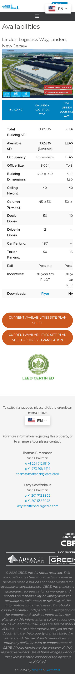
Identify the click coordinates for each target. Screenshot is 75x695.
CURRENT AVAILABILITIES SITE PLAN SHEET (37, 320)
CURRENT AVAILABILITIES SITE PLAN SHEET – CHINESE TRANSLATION (37, 337)
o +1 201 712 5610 (37, 463)
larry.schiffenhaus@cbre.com (38, 506)
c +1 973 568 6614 (37, 468)
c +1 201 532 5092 (37, 500)
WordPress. (52, 669)
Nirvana (36, 669)
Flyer (45, 294)
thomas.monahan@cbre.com (37, 474)
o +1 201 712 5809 (37, 495)
